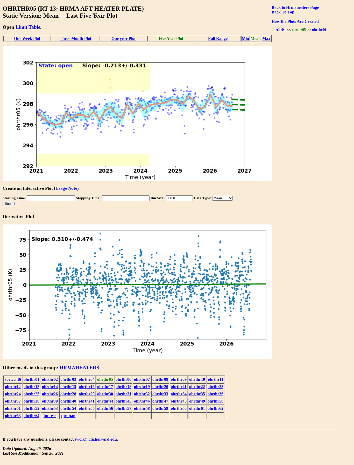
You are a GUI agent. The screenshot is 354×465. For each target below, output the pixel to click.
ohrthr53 (50, 408)
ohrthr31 (123, 394)
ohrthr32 (142, 394)
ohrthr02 (50, 379)
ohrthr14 (50, 386)
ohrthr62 (215, 408)
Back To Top (283, 12)
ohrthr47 (160, 401)
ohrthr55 (87, 408)
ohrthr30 (105, 394)
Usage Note (66, 188)
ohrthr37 (13, 401)
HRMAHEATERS (79, 367)
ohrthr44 (105, 401)
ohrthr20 (160, 386)
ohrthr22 (197, 386)
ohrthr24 (13, 394)
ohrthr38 (31, 401)
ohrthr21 (179, 386)
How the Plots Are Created (295, 21)
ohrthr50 (215, 401)
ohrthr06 (319, 29)
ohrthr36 (215, 394)
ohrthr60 (179, 408)
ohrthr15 (68, 386)
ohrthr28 (68, 394)
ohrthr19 (142, 386)
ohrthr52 (31, 408)
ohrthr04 (279, 29)
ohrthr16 (87, 386)
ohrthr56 (105, 408)
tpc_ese (50, 415)
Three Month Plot (75, 38)
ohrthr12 (13, 386)
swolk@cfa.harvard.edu (96, 439)
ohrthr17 (105, 386)
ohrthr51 (13, 408)
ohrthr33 (160, 394)
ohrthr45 (123, 401)
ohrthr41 (87, 401)
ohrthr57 (123, 408)
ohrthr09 (179, 379)
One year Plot (123, 38)
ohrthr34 (179, 394)
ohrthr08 (160, 379)
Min (245, 38)
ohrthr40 (68, 401)
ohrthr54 (68, 408)
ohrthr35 (197, 394)
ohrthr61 (197, 408)
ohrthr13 (31, 386)
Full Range (218, 38)
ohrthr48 (179, 401)
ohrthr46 (142, 401)
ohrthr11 (215, 379)
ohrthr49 (197, 401)
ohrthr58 (142, 408)
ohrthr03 (68, 379)
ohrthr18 (123, 386)
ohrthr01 (31, 379)
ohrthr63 (13, 415)
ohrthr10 (197, 379)
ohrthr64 (31, 415)
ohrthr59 (160, 408)
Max (266, 38)
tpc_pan (68, 415)
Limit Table (28, 27)
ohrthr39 (50, 401)
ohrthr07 (142, 379)
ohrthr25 (31, 394)
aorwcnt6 (12, 379)
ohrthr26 (50, 394)
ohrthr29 (87, 394)
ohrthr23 (215, 386)
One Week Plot (27, 38)
